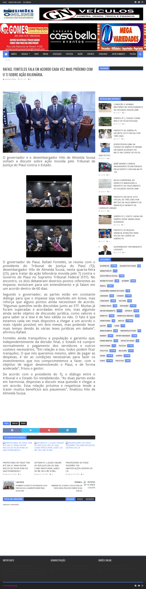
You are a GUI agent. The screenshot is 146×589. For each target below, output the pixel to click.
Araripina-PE (105, 271)
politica (120, 361)
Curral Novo (105, 306)
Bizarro (125, 281)
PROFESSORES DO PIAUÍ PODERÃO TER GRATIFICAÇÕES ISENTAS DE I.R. (79, 467)
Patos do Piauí (127, 341)
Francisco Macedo (125, 316)
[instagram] (142, 2)
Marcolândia (106, 331)
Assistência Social (108, 276)
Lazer (116, 326)
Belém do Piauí (106, 281)
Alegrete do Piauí (128, 266)
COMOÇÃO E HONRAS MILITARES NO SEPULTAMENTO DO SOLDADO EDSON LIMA (128, 107)
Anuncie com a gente (15, 2)
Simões (14, 53)
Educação (57, 53)
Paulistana (105, 346)
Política (69, 53)
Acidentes (104, 266)
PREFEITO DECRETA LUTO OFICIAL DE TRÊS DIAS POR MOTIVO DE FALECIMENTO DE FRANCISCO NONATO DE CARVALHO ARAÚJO (120, 202)
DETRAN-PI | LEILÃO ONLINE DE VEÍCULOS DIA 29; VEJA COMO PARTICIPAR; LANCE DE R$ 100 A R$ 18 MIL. (47, 467)
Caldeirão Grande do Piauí (112, 291)
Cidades (24, 53)
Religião (123, 351)
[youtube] (138, 2)
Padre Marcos (106, 341)
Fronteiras (105, 321)
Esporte (90, 53)
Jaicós (103, 326)
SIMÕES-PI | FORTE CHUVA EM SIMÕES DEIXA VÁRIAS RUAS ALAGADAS (128, 219)
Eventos (104, 316)
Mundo (8, 59)
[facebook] (135, 2)
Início (4, 2)
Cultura (122, 301)
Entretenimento (118, 53)
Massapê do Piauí (128, 331)
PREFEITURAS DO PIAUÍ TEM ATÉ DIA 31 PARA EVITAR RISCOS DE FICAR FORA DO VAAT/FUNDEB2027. (16, 467)
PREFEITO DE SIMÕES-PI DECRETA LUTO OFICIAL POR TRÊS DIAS (127, 133)
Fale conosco (27, 2)
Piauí (36, 53)
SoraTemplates (9, 586)
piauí (23, 423)
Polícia (133, 53)
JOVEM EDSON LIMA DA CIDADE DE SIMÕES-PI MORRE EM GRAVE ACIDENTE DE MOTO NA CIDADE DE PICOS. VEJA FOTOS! (120, 150)
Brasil (45, 53)
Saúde (80, 53)
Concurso (103, 53)
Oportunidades (123, 336)
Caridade (104, 296)
